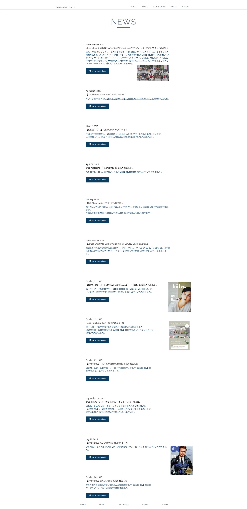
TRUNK (130, 329)
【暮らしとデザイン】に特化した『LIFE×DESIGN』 (129, 98)
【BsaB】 (121, 408)
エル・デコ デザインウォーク (99, 52)
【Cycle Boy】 (118, 329)
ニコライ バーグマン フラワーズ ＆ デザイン (122, 57)
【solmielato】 (119, 288)
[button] (97, 71)
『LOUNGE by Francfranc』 (151, 247)
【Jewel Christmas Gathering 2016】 (139, 250)
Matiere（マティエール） (131, 446)
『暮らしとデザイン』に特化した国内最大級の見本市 (137, 207)
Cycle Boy (146, 54)
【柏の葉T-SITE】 (114, 133)
